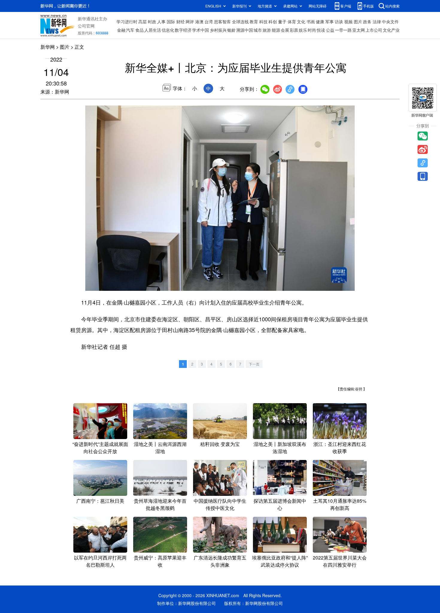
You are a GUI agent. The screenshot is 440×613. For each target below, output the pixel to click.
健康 (320, 22)
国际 (171, 22)
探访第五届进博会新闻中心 (280, 504)
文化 (301, 22)
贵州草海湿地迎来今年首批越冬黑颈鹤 (160, 504)
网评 (190, 22)
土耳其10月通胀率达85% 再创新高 (339, 504)
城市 (258, 30)
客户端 (345, 5)
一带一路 (343, 30)
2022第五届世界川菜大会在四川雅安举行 (340, 561)
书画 (311, 22)
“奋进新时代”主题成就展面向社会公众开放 (100, 448)
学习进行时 (126, 22)
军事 (329, 22)
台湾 (208, 22)
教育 (254, 22)
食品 (139, 30)
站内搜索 (392, 5)
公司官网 (86, 26)
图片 (358, 22)
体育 (292, 22)
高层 (142, 22)
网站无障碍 (318, 5)
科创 (272, 22)
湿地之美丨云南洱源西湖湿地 (160, 448)
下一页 (254, 363)
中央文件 (390, 22)
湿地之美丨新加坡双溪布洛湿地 (280, 448)
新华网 (47, 46)
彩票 (294, 30)
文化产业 (391, 30)
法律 (377, 22)
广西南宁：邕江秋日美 (100, 500)
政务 (367, 22)
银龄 (231, 30)
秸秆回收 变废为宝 (220, 444)
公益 (330, 30)
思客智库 (222, 22)
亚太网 (358, 30)
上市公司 (373, 30)
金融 (121, 30)
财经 (180, 22)
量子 (282, 22)
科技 (263, 22)
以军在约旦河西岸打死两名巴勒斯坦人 (100, 561)
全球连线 (240, 22)
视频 (348, 22)
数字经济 (183, 30)
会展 (285, 30)
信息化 (168, 30)
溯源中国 (244, 30)
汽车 (130, 30)
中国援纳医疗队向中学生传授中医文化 (220, 504)
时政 (152, 22)
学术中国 (200, 30)
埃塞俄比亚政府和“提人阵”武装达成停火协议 (280, 561)
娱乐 (303, 30)
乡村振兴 (218, 30)
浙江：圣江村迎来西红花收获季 (339, 448)
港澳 (199, 22)
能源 (276, 30)
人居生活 (152, 30)
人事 (161, 22)
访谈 (339, 22)
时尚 (312, 30)
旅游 (267, 30)
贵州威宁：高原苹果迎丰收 (160, 561)
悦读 (321, 30)
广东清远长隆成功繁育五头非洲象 (220, 561)
